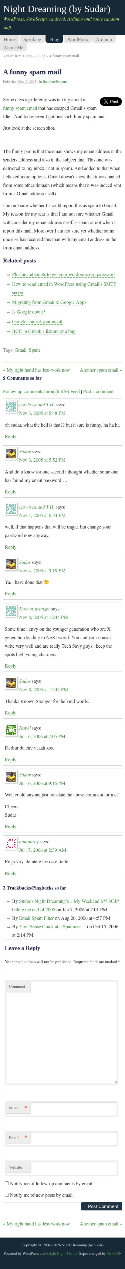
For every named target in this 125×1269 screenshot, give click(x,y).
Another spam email (101, 369)
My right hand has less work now (36, 369)
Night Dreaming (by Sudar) (56, 8)
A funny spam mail (32, 72)
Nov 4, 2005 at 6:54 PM (42, 515)
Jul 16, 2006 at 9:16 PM (42, 783)
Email (18, 1137)
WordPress (77, 39)
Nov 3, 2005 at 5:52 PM (42, 460)
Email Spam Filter (36, 918)
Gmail (20, 350)
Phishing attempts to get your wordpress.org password (63, 274)
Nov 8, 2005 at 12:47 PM (43, 689)
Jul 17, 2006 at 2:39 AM (42, 850)
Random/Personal (55, 81)
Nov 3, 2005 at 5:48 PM (42, 413)
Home (9, 39)
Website (15, 1167)
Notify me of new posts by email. (42, 1195)
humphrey (29, 841)
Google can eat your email (37, 321)
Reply (10, 436)
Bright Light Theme (61, 1253)
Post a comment (98, 391)
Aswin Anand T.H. (37, 404)
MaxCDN (114, 1253)
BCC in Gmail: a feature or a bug (44, 331)
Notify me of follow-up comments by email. (51, 1183)
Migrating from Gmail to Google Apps (49, 302)
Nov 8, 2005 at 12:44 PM (43, 617)
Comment (17, 986)
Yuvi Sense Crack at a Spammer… (52, 926)
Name (18, 1108)
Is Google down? (28, 311)
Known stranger (34, 608)
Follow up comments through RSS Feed (41, 391)
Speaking (32, 39)
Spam (34, 350)
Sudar (25, 451)
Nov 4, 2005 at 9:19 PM (42, 570)
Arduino (104, 39)
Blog (54, 39)
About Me (13, 47)
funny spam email (20, 108)
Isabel (25, 727)
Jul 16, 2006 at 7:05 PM (42, 736)
